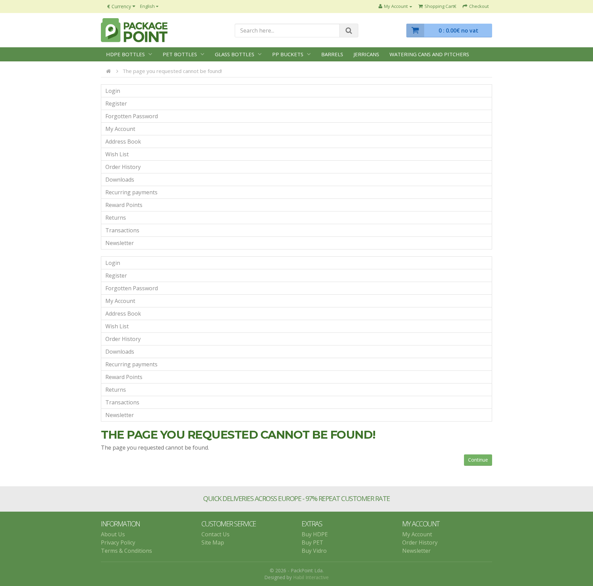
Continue (478, 459)
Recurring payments (131, 192)
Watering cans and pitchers (429, 54)
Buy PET (312, 542)
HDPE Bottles (125, 54)
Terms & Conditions (126, 550)
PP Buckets (287, 54)
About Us (113, 534)
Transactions (122, 230)
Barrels (332, 54)
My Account (120, 129)
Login (112, 91)
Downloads (119, 179)
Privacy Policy (118, 542)
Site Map (212, 542)
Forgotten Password (131, 116)
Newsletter (119, 243)
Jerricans (366, 54)
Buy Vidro (314, 550)
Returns (115, 217)
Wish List (117, 154)
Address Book (123, 141)
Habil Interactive (311, 577)
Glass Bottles (234, 54)
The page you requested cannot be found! (172, 71)
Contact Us (215, 534)
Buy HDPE (315, 534)
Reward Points (123, 205)
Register (116, 103)
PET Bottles (180, 54)
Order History (123, 167)
